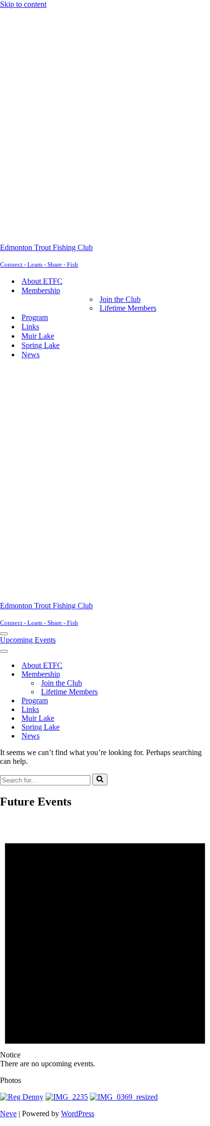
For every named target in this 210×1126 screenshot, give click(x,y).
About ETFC (42, 281)
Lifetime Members (128, 308)
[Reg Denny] (21, 1097)
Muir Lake (37, 336)
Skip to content (23, 4)
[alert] (105, 943)
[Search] (99, 779)
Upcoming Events (28, 640)
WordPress (77, 1113)
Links (30, 326)
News (30, 354)
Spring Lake (40, 345)
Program (34, 317)
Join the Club (120, 299)
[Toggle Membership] (171, 674)
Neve (8, 1113)
